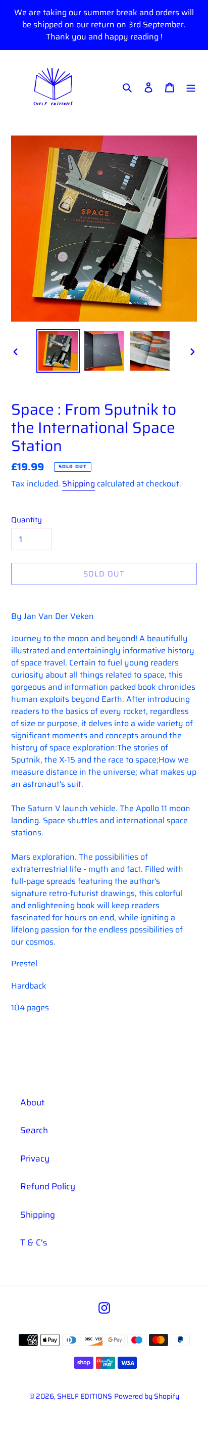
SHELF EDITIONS (84, 1396)
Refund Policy (47, 1186)
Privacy (34, 1158)
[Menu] (190, 87)
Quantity (26, 520)
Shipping (78, 483)
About (32, 1102)
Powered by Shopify (146, 1396)
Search (34, 1130)
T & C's (33, 1242)
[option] (58, 351)
